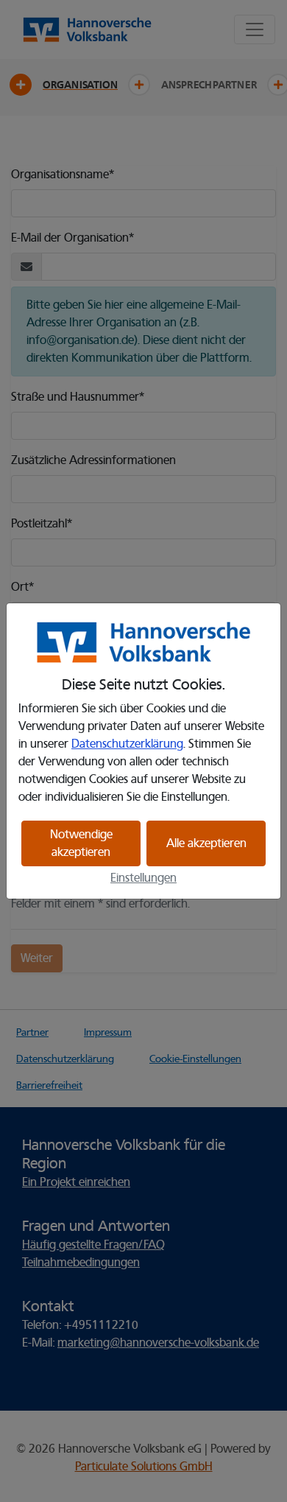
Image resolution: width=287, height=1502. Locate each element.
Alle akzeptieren (206, 843)
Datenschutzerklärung (127, 744)
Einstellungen (143, 878)
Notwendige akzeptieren (81, 843)
